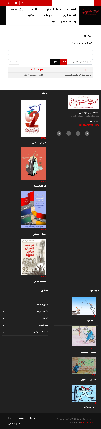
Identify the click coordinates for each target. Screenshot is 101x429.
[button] (52, 9)
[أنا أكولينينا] (33, 164)
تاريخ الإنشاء (38, 70)
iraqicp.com (87, 423)
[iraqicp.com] (89, 11)
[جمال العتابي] (33, 210)
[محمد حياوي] (33, 257)
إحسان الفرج (90, 408)
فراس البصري (38, 143)
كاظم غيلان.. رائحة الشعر (78, 75)
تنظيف (55, 62)
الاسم (88, 70)
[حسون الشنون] (84, 336)
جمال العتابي (39, 234)
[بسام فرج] (84, 306)
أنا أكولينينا (40, 186)
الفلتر (63, 62)
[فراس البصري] (33, 118)
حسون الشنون (88, 352)
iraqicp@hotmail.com (89, 125)
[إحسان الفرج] (84, 393)
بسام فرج (91, 321)
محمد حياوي (40, 281)
